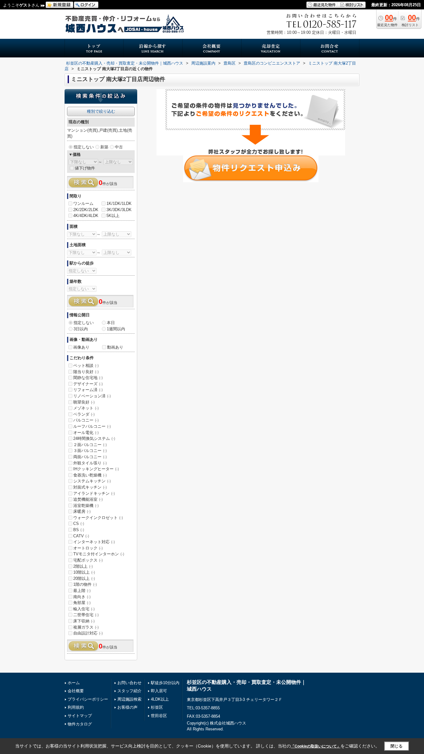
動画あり (115, 347)
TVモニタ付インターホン (98, 554)
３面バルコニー (90, 450)
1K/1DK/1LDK (119, 203)
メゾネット (86, 408)
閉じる (396, 746)
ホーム (74, 682)
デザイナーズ (88, 384)
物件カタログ (80, 724)
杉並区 (157, 707)
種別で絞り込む (101, 111)
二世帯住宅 (86, 614)
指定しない (84, 147)
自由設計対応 (88, 633)
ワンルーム (83, 203)
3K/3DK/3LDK (119, 209)
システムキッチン (92, 481)
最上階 (82, 590)
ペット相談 (86, 365)
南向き (82, 596)
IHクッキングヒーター (96, 469)
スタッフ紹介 (129, 691)
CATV (81, 536)
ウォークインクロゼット (98, 517)
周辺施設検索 (129, 699)
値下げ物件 (85, 168)
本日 (111, 322)
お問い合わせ (129, 682)
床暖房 (82, 511)
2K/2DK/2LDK (85, 209)
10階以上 (84, 572)
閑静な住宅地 (88, 377)
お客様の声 (127, 707)
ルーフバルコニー (92, 426)
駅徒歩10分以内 (165, 682)
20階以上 (84, 578)
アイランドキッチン (94, 493)
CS (78, 523)
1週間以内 (116, 329)
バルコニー (86, 420)
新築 (104, 147)
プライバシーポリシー (88, 699)
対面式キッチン (90, 487)
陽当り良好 (86, 371)
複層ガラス (86, 627)
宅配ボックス (88, 560)
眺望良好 (84, 402)
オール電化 (86, 432)
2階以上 (83, 566)
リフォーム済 (88, 389)
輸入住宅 (84, 609)
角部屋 (82, 602)
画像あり (81, 347)
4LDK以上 (160, 699)
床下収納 (84, 621)
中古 (119, 147)
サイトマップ (80, 715)
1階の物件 (85, 584)
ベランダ (84, 414)
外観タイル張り (90, 463)
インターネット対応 (94, 542)
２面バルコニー (90, 444)
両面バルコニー (90, 456)
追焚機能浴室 (88, 499)
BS (78, 529)
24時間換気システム (94, 438)
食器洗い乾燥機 (90, 475)
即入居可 (159, 691)
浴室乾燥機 (86, 505)
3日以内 (81, 329)
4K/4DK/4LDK (85, 215)
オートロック (88, 548)
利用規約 (76, 707)
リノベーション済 (92, 396)
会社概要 (76, 691)
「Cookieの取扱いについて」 (316, 746)
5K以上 (113, 215)
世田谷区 (159, 715)
